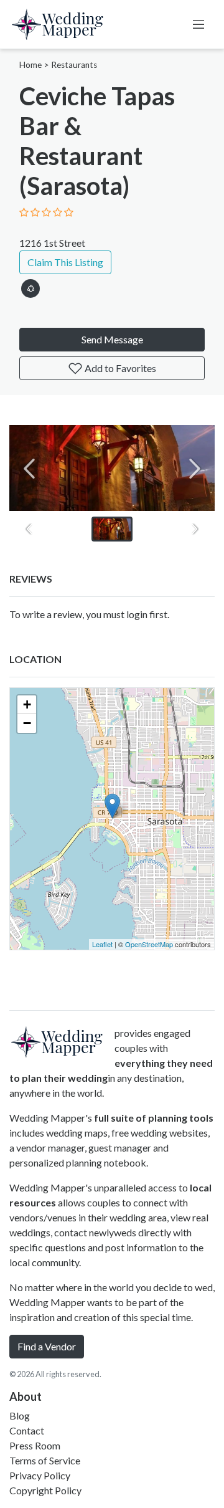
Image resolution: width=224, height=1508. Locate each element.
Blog (19, 1415)
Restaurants (74, 65)
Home (30, 65)
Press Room (34, 1445)
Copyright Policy (45, 1490)
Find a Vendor (46, 1346)
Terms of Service (44, 1460)
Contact (26, 1430)
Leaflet (102, 944)
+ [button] (27, 704)
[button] (30, 286)
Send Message (112, 339)
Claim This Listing (65, 262)
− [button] (27, 723)
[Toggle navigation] (198, 24)
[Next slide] (195, 469)
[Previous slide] (29, 469)
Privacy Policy (39, 1475)
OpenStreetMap (149, 944)
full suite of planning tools (153, 1118)
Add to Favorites (119, 368)
